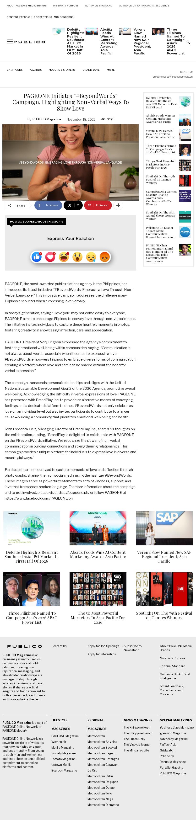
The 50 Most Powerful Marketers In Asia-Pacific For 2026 (160, 164)
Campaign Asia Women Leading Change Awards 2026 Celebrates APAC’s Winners (161, 198)
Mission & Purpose (172, 658)
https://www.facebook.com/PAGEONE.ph (39, 498)
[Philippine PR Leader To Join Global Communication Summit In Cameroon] (185, 232)
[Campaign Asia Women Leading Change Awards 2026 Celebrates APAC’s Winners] (185, 196)
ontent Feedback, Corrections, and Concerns (172, 690)
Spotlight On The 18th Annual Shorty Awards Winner (160, 215)
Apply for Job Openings (103, 646)
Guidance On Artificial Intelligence (175, 676)
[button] (188, 42)
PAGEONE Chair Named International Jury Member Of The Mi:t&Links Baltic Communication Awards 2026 (159, 253)
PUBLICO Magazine (47, 119)
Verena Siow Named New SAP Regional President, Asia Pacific (142, 41)
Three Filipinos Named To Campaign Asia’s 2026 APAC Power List (176, 41)
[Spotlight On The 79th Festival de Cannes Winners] (185, 180)
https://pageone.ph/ (73, 492)
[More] (118, 205)
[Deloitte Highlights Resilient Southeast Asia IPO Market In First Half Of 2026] (58, 31)
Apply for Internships (101, 654)
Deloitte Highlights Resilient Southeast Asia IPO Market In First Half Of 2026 (76, 41)
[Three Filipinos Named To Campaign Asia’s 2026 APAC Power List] (158, 31)
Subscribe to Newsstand (133, 648)
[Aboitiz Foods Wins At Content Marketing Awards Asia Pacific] (92, 31)
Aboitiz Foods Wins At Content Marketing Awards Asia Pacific (109, 41)
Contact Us (58, 646)
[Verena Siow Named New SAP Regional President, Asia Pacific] (125, 31)
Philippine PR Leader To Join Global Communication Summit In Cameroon (160, 232)
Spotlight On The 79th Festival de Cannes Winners (160, 179)
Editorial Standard (172, 666)
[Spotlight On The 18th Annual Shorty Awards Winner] (185, 217)
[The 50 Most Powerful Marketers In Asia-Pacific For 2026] (185, 165)
